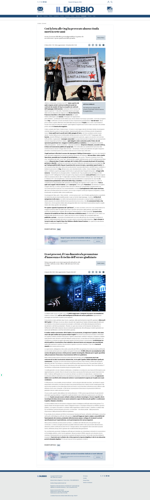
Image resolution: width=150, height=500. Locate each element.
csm (59, 445)
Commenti (44, 23)
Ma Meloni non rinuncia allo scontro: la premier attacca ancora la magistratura (93, 109)
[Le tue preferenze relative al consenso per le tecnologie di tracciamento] (1, 375)
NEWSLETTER (40, 11)
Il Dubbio (39, 23)
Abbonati (110, 11)
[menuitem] (41, 16)
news (59, 229)
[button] (109, 2)
